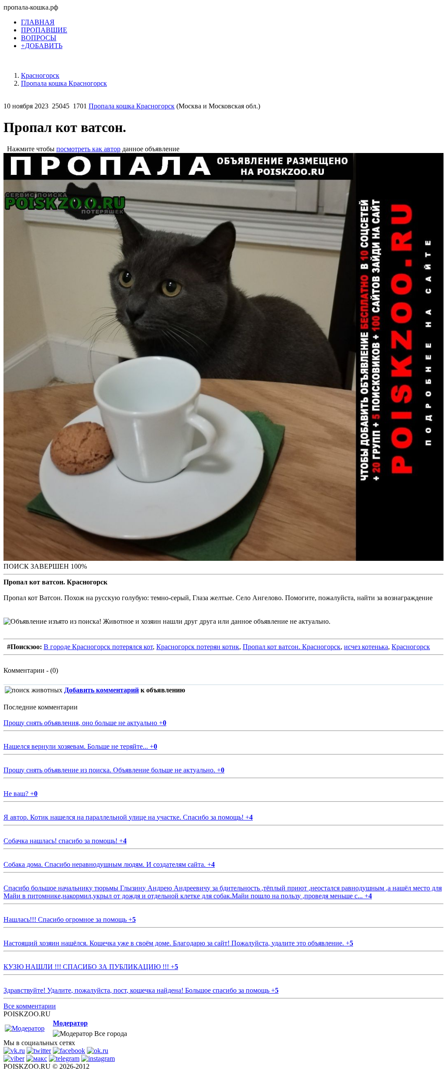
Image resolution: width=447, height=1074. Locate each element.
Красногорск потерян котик (197, 646)
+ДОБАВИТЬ (41, 45)
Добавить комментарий (101, 690)
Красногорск (411, 646)
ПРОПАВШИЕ (44, 30)
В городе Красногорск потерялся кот (98, 646)
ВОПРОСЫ (38, 38)
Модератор (70, 1023)
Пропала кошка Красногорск (132, 106)
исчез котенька (366, 646)
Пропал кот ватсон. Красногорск (291, 646)
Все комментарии (29, 1006)
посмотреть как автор (88, 149)
